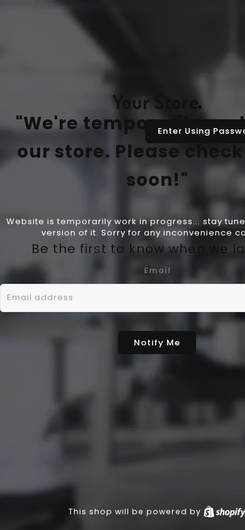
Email (157, 270)
